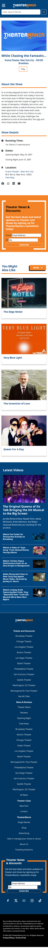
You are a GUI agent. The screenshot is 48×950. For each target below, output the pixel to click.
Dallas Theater (24, 745)
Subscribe (24, 244)
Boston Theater (24, 652)
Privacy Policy (8, 938)
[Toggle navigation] (1, 5)
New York (24, 806)
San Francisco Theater (24, 674)
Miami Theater (24, 663)
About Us (24, 844)
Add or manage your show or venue (24, 838)
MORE (36, 267)
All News (24, 795)
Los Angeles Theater (24, 647)
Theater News (24, 707)
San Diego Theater (24, 773)
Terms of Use (21, 938)
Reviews (24, 712)
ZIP (7, 240)
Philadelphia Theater (24, 668)
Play (23, 69)
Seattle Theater (24, 679)
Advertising (24, 833)
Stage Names (24, 822)
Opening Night (24, 718)
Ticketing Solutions (24, 849)
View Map (10, 177)
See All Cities (24, 696)
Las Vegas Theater (24, 658)
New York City (27, 60)
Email (9, 235)
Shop (24, 827)
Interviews (24, 723)
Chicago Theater (24, 641)
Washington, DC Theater (24, 685)
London (24, 811)
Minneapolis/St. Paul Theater (24, 690)
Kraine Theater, (12, 60)
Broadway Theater (24, 636)
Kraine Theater (12, 171)
